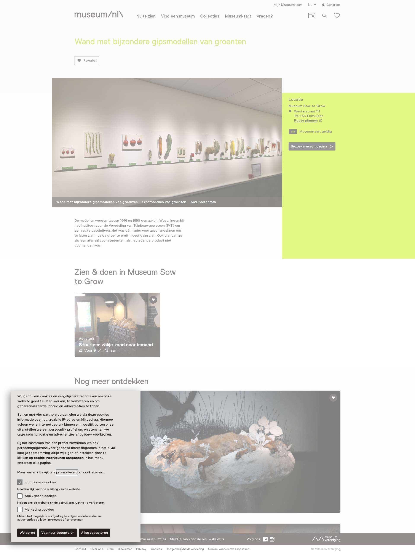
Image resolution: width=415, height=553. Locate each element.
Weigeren (27, 533)
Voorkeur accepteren (58, 533)
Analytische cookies (40, 496)
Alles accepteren (94, 533)
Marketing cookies (39, 509)
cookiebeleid (93, 472)
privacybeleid (67, 472)
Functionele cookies (40, 482)
